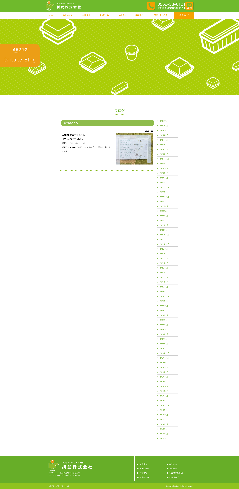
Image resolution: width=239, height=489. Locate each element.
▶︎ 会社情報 (142, 473)
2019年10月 (164, 358)
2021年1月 (164, 286)
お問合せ (52, 486)
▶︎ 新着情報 (142, 464)
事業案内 (122, 15)
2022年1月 (164, 230)
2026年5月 (164, 135)
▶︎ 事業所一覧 (143, 477)
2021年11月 (164, 239)
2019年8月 (164, 367)
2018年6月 (164, 429)
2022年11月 (164, 192)
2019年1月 (164, 400)
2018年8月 (164, 419)
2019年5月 (164, 381)
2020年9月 (164, 305)
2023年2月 (164, 177)
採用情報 (139, 15)
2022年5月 (164, 211)
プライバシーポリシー (63, 486)
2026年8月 (164, 121)
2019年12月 (164, 348)
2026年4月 (164, 140)
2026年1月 (164, 154)
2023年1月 (164, 182)
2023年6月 (164, 168)
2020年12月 (164, 291)
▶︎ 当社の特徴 (143, 468)
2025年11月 (164, 163)
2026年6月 (164, 130)
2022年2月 (164, 225)
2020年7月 (164, 315)
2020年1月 (164, 343)
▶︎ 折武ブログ (173, 477)
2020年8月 (164, 310)
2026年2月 (164, 149)
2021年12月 (164, 234)
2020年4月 (164, 329)
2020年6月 (164, 320)
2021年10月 (164, 244)
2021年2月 (164, 282)
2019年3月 (164, 391)
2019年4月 (164, 386)
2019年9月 (164, 362)
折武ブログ (184, 15)
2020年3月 (164, 334)
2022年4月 (164, 215)
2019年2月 (164, 395)
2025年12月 (164, 159)
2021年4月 (164, 272)
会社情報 (86, 15)
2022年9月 (164, 201)
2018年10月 (164, 410)
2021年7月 (164, 258)
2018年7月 (164, 424)
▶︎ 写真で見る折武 (175, 473)
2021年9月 (164, 249)
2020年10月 (164, 301)
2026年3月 (164, 144)
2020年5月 (164, 324)
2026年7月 (164, 125)
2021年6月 (164, 263)
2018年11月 (164, 405)
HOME (51, 15)
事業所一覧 (104, 15)
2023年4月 (164, 173)
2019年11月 (164, 353)
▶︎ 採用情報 (172, 468)
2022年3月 (164, 220)
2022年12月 (164, 187)
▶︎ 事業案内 (172, 464)
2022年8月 (164, 206)
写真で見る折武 (160, 15)
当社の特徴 (67, 15)
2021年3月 (164, 277)
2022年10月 (164, 196)
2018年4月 (164, 438)
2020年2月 (164, 339)
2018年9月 (164, 414)
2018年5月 (164, 433)
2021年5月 (164, 268)
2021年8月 (164, 253)
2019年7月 (164, 372)
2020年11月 (164, 296)
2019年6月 (164, 377)
